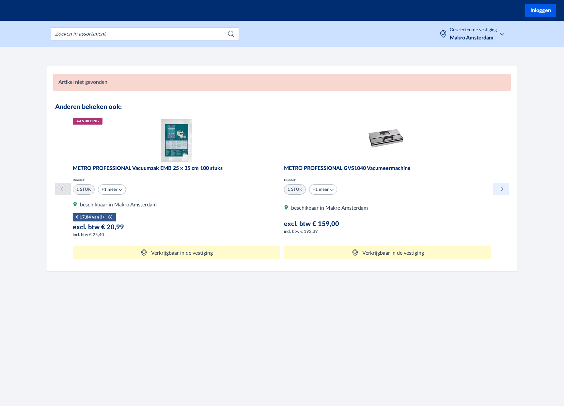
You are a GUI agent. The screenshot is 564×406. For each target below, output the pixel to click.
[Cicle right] (501, 189)
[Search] (231, 33)
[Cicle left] (63, 189)
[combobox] (145, 33)
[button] (112, 189)
